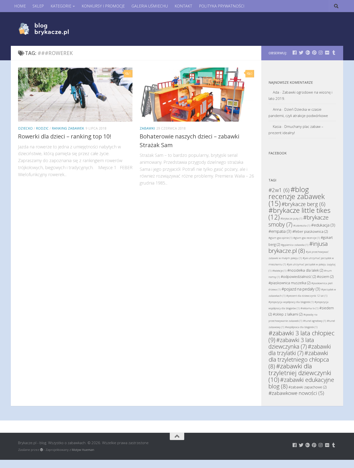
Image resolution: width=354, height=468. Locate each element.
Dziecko (25, 128)
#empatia (280, 231)
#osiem (325, 276)
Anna (277, 109)
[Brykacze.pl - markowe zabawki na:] (294, 52)
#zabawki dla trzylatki (300, 350)
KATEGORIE (61, 6)
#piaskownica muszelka (289, 283)
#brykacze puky (291, 218)
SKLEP (38, 6)
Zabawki (147, 128)
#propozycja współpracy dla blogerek (291, 302)
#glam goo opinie (280, 238)
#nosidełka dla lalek (305, 270)
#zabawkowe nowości (296, 393)
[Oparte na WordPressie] (41, 449)
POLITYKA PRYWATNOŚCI (221, 6)
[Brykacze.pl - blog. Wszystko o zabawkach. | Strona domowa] (54, 29)
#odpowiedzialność (298, 276)
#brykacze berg (303, 203)
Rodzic (42, 128)
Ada (276, 92)
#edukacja (323, 225)
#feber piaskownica (310, 231)
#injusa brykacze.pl (298, 247)
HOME (20, 6)
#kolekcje (279, 270)
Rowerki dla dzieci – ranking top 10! (64, 136)
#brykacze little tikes (299, 213)
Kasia (277, 126)
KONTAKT (183, 6)
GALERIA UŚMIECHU (149, 6)
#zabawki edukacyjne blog (301, 383)
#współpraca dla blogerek (301, 327)
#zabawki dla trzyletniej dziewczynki (300, 373)
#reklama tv (309, 308)
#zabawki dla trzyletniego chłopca (299, 359)
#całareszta (301, 225)
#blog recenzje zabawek (297, 196)
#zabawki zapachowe (307, 387)
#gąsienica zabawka (294, 245)
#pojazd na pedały (301, 289)
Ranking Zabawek (68, 128)
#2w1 (279, 189)
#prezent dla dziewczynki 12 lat (306, 295)
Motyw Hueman (83, 449)
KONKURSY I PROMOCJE (103, 6)
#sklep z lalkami (287, 314)
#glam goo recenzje (306, 238)
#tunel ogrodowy (314, 321)
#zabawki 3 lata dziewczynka (291, 343)
